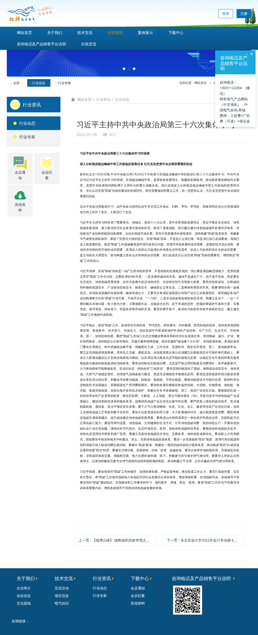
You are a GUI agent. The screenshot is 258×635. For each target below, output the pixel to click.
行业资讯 (115, 32)
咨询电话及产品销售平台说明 (41, 43)
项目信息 (62, 595)
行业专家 (64, 83)
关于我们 (54, 32)
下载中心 (175, 32)
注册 (243, 13)
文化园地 (24, 603)
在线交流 (88, 43)
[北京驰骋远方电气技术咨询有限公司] (29, 13)
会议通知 (138, 588)
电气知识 (62, 603)
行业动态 (38, 83)
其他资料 (138, 603)
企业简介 (24, 588)
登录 (225, 13)
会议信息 (24, 595)
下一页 (205, 540)
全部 (16, 83)
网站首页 (24, 32)
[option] (129, 57)
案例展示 (145, 32)
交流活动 (62, 588)
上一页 (117, 540)
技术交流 (84, 32)
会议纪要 (138, 595)
